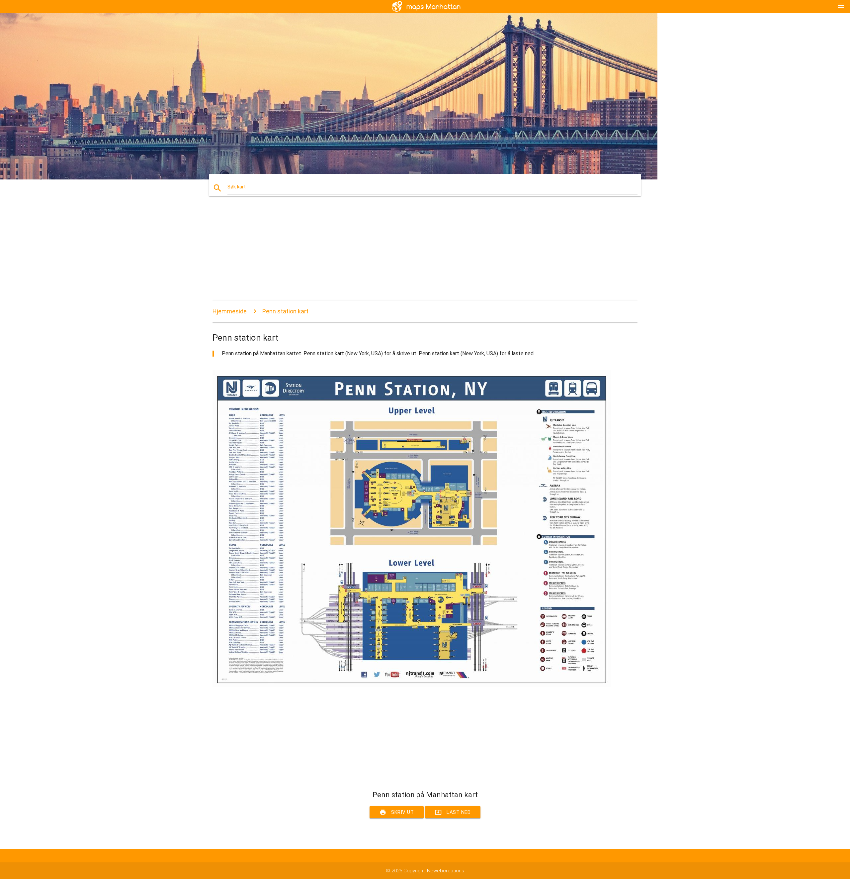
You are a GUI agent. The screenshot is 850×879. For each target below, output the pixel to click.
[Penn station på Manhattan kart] (411, 685)
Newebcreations (445, 871)
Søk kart (236, 187)
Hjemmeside (229, 311)
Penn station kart (285, 311)
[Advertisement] (411, 254)
